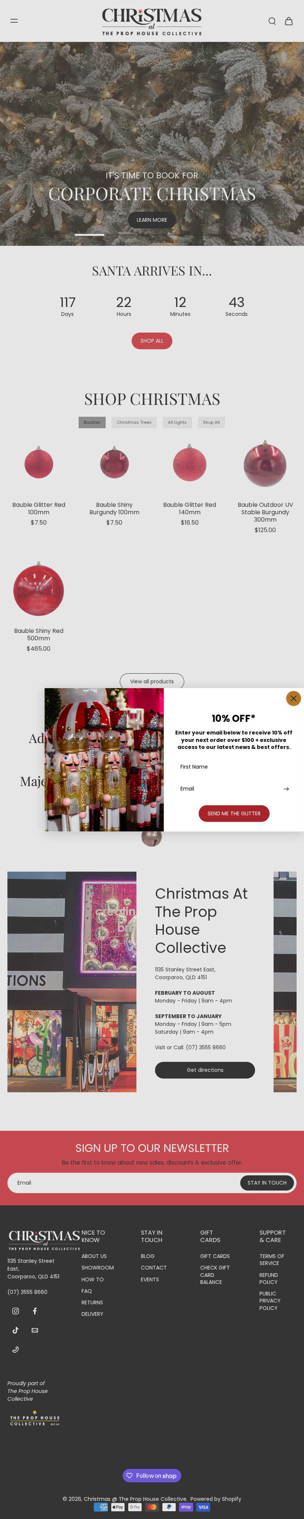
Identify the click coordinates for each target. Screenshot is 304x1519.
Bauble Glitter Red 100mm (38, 508)
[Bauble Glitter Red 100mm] (38, 462)
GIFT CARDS (215, 1256)
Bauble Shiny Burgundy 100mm (114, 508)
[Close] (293, 698)
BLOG (148, 1256)
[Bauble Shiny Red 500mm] (38, 588)
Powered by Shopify (216, 1499)
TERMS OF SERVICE (272, 1260)
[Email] (35, 1330)
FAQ (87, 1291)
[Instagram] (15, 1310)
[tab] (90, 236)
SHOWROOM (98, 1267)
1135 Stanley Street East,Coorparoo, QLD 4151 (185, 973)
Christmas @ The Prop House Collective (135, 1499)
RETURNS (92, 1302)
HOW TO (93, 1279)
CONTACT (154, 1267)
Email (187, 788)
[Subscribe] (285, 788)
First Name (194, 766)
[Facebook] (35, 1310)
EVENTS (150, 1279)
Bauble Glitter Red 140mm (189, 508)
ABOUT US (94, 1256)
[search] (272, 20)
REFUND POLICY (269, 1278)
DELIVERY (92, 1314)
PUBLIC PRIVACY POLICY (270, 1301)
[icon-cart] (288, 20)
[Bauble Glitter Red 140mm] (190, 462)
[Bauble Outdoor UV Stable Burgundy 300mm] (265, 462)
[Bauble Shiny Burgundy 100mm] (114, 462)
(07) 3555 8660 (206, 1047)
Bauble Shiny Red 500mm (38, 635)
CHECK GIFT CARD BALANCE (215, 1275)
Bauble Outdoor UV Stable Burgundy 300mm (265, 512)
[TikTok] (15, 1330)
